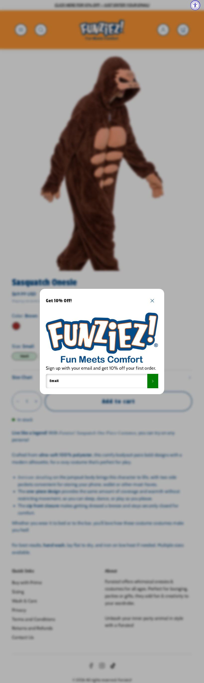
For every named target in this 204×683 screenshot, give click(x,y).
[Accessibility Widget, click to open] (195, 5)
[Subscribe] (152, 381)
